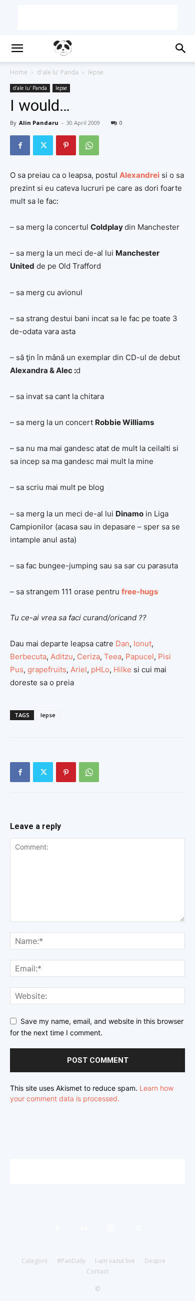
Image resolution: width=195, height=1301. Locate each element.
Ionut (143, 643)
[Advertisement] (98, 17)
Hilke (124, 669)
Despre (155, 1261)
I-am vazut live (115, 1261)
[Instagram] (111, 1229)
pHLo (100, 669)
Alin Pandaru (38, 122)
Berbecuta (28, 656)
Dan (123, 643)
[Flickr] (84, 1229)
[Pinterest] (66, 145)
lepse (96, 72)
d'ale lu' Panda (57, 72)
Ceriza (88, 656)
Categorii (35, 1261)
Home (19, 72)
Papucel (140, 656)
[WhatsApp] (89, 145)
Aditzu (61, 656)
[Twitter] (43, 145)
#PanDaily (71, 1261)
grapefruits (47, 669)
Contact (97, 1271)
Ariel (78, 669)
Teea (113, 656)
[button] (17, 48)
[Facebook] (20, 145)
